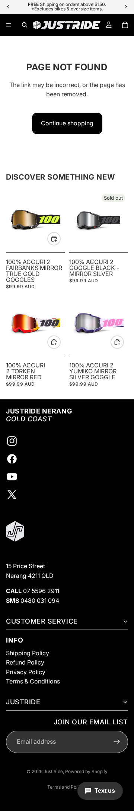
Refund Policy (25, 662)
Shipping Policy (27, 653)
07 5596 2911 (41, 591)
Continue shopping (67, 123)
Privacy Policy (25, 672)
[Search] (24, 25)
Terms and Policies (67, 787)
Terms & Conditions (33, 681)
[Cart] (125, 25)
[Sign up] (117, 741)
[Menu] (8, 24)
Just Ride (53, 771)
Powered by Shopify (86, 771)
